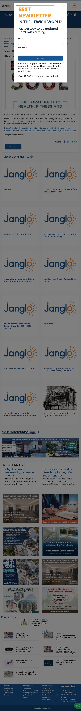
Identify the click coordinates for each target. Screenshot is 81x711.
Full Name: (22, 47)
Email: (20, 38)
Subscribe (40, 58)
